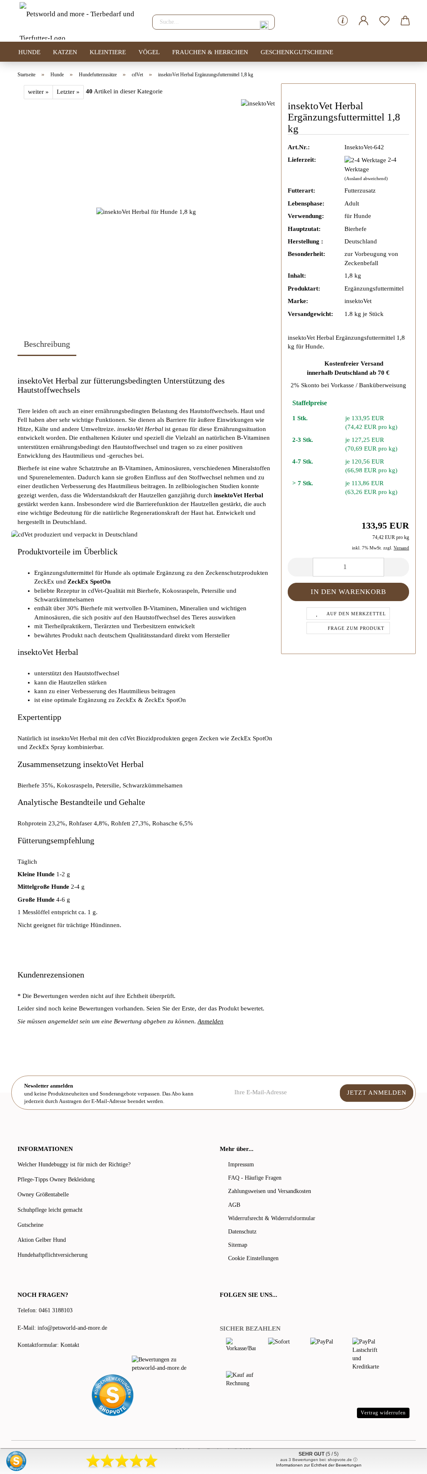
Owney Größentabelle (43, 1194)
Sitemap (237, 1245)
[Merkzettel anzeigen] (384, 20)
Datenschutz (242, 1231)
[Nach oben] (404, 1461)
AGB (234, 1205)
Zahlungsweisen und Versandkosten (269, 1191)
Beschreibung (47, 343)
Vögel (149, 52)
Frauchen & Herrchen (210, 52)
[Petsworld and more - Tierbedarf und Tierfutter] (79, 21)
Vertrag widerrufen (383, 1413)
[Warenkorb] (405, 20)
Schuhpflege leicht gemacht (50, 1210)
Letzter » (68, 91)
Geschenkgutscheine (297, 52)
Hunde (29, 52)
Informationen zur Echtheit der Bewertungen (319, 1465)
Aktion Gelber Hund (42, 1240)
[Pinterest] (246, 1312)
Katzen (65, 52)
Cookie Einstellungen (253, 1258)
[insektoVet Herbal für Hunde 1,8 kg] (146, 211)
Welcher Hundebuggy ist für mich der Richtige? (74, 1164)
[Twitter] (235, 1312)
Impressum (241, 1164)
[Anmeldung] (363, 20)
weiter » (38, 91)
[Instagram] (256, 1312)
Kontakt (69, 1345)
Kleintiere (108, 52)
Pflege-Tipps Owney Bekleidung (56, 1179)
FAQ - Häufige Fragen (254, 1178)
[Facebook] (224, 1312)
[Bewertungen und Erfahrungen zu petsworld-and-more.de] (163, 1364)
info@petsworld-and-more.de (72, 1328)
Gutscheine (30, 1225)
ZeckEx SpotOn (89, 581)
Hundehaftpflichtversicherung (53, 1255)
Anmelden (211, 1021)
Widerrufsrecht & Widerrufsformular (271, 1218)
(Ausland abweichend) (366, 178)
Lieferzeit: (302, 159)
